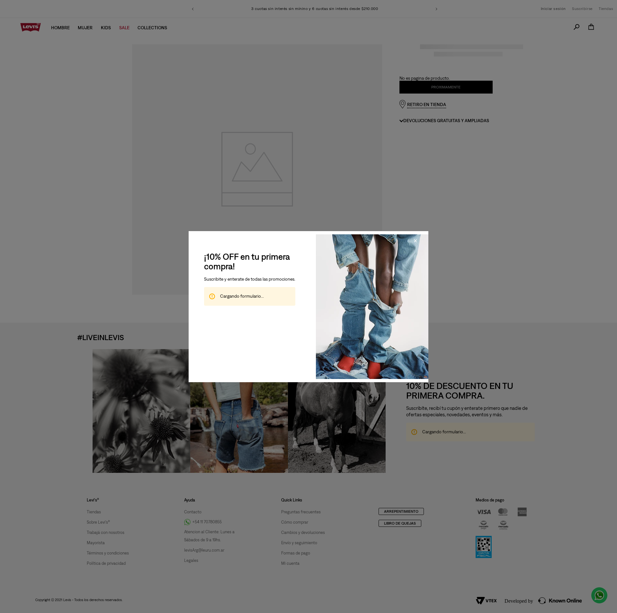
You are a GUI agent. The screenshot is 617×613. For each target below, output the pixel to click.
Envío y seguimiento (299, 542)
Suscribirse (582, 9)
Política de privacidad (106, 563)
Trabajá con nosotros (105, 532)
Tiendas (606, 9)
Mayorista (96, 542)
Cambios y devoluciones (303, 532)
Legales (191, 560)
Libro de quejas (400, 523)
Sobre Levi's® (98, 521)
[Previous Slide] (193, 9)
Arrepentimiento (401, 511)
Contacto (192, 511)
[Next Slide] (436, 9)
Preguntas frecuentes (301, 511)
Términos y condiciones (108, 552)
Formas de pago (295, 552)
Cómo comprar (294, 521)
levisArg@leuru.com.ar (204, 550)
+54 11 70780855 (207, 521)
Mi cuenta (290, 563)
